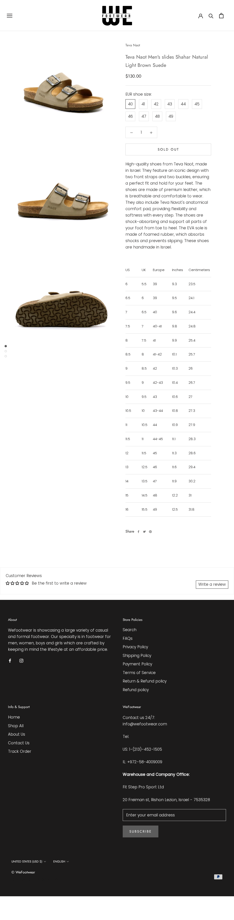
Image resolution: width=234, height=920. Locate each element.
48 (157, 116)
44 (183, 104)
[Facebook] (138, 531)
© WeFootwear (23, 872)
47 (143, 116)
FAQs (128, 638)
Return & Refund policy (145, 681)
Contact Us (18, 743)
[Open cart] (221, 15)
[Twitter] (144, 531)
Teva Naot (132, 45)
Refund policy (136, 690)
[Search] (211, 15)
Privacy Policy (135, 647)
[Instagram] (21, 660)
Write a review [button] (212, 584)
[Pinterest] (150, 531)
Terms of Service (139, 672)
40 (130, 104)
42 (156, 104)
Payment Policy (137, 664)
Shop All (16, 726)
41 (143, 104)
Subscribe (140, 831)
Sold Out (168, 149)
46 (130, 116)
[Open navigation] (9, 15)
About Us (16, 734)
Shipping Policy (137, 655)
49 (170, 116)
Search (129, 629)
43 (169, 104)
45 (196, 104)
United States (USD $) (26, 861)
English (59, 861)
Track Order (19, 751)
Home (14, 717)
